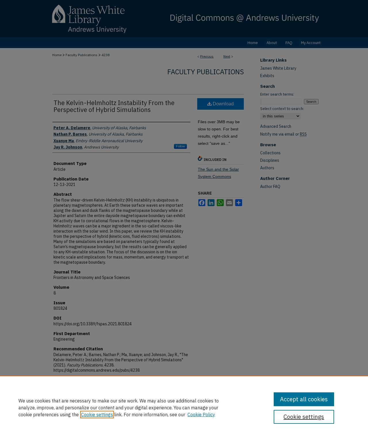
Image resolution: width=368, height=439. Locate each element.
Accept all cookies (304, 399)
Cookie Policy (201, 414)
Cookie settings (97, 414)
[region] (184, 407)
